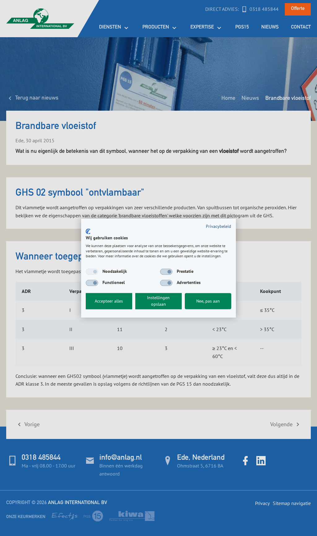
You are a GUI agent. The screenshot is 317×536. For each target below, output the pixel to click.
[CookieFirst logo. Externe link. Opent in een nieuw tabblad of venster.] (88, 231)
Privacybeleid (218, 226)
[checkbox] (92, 272)
